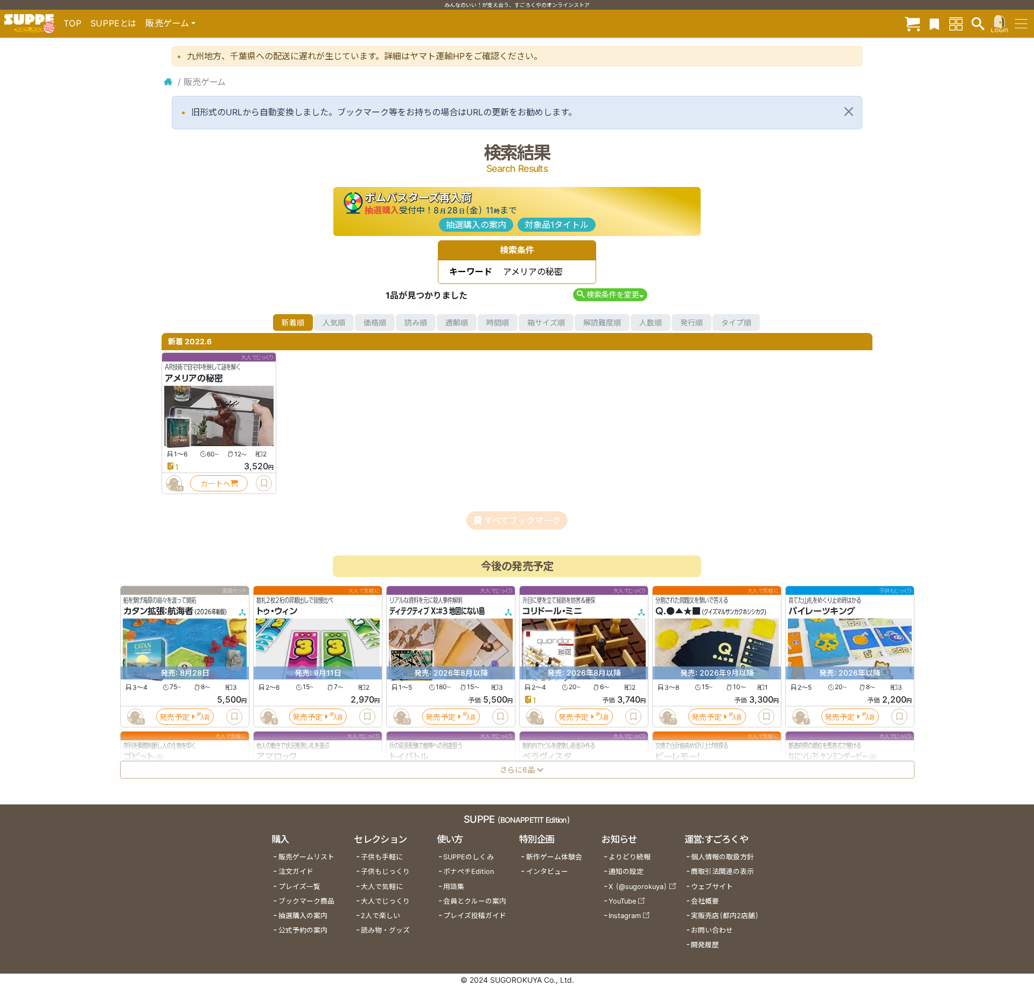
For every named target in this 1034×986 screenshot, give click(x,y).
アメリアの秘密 (194, 378)
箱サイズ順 (546, 322)
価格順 (375, 322)
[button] (610, 294)
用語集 (453, 887)
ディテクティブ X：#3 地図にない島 (437, 611)
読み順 (415, 322)
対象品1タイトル (557, 224)
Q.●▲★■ (678, 611)
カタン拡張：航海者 (158, 611)
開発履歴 (705, 945)
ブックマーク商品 (306, 901)
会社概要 (705, 901)
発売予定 (174, 716)
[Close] (849, 111)
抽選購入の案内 (476, 224)
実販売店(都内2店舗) (725, 916)
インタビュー (547, 871)
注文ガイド (295, 871)
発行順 (691, 322)
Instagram (625, 916)
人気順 (334, 322)
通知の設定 (626, 871)
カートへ (215, 483)
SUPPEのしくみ (468, 857)
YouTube (622, 901)
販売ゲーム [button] (167, 23)
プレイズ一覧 (299, 887)
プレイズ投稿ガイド (474, 916)
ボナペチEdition (468, 871)
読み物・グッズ (385, 930)
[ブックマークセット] (934, 23)
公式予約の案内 (302, 930)
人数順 (650, 322)
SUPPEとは (113, 23)
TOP (73, 23)
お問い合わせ (712, 930)
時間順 (497, 322)
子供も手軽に (382, 857)
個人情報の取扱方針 (722, 857)
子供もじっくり (385, 871)
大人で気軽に (382, 887)
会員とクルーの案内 (474, 901)
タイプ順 (736, 322)
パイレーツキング (821, 611)
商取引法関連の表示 (722, 871)
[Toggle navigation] (1021, 23)
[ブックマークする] (264, 483)
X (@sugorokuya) (638, 887)
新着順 (293, 322)
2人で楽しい (380, 916)
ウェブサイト (712, 887)
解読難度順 (602, 322)
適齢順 (456, 322)
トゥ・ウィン (276, 611)
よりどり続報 (630, 857)
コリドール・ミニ (552, 611)
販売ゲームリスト (306, 857)
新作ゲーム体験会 (554, 857)
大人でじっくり (385, 901)
